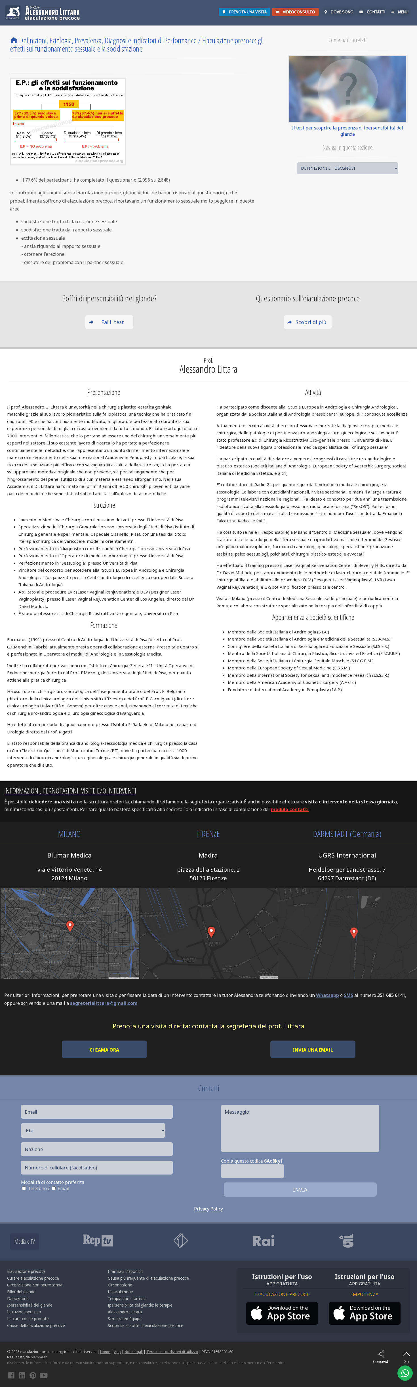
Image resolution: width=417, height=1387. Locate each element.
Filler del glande (21, 1291)
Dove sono (342, 11)
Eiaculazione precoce (26, 1271)
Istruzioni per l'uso (24, 1311)
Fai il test (112, 322)
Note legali (134, 1351)
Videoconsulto (299, 11)
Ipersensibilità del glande (29, 1305)
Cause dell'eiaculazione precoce (36, 1325)
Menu (403, 11)
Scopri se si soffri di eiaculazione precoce (145, 1325)
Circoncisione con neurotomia (34, 1285)
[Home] (14, 40)
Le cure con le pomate (28, 1318)
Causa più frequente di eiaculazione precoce (148, 1278)
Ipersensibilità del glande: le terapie (140, 1305)
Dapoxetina (18, 1298)
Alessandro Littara (125, 1311)
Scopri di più (311, 322)
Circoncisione (120, 1285)
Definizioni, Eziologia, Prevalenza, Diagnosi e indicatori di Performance (108, 40)
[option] (117, 1240)
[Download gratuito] (282, 1313)
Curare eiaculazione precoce (33, 1278)
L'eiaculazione (120, 1291)
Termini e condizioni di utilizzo (172, 1351)
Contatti (376, 11)
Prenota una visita (248, 11)
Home (105, 1351)
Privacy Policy (208, 1209)
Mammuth (39, 1357)
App (117, 1351)
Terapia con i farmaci (127, 1298)
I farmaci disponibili (125, 1271)
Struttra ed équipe (125, 1318)
